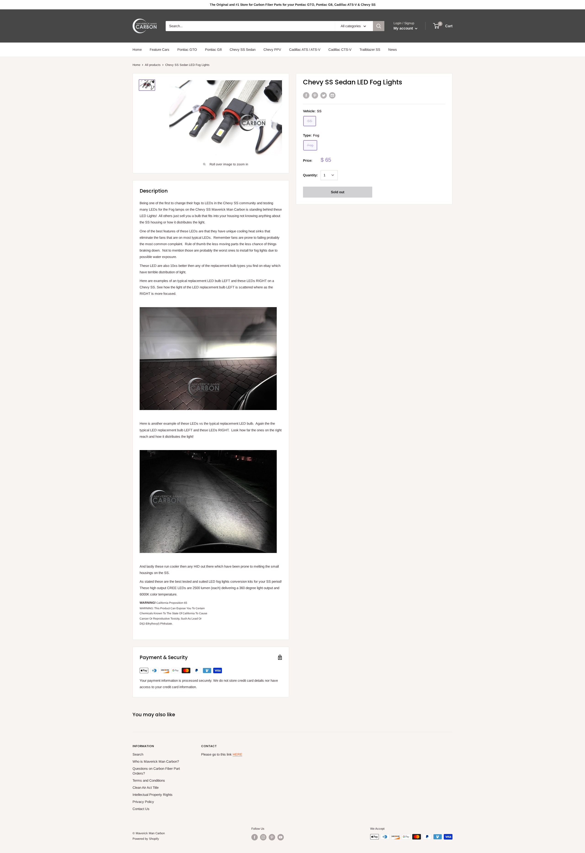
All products (153, 65)
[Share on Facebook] (306, 95)
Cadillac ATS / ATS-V (304, 49)
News (392, 49)
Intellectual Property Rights (153, 795)
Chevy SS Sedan (242, 49)
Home (137, 49)
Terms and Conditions (149, 780)
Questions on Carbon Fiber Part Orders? (156, 771)
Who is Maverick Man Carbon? (156, 761)
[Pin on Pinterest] (315, 95)
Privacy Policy (143, 802)
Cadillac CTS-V (339, 49)
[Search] (378, 26)
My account (404, 28)
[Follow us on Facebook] (254, 837)
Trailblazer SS (369, 49)
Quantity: (310, 175)
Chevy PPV (272, 49)
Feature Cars (159, 49)
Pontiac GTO (187, 49)
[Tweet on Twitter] (323, 95)
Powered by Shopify (146, 838)
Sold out (337, 192)
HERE (237, 754)
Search (138, 754)
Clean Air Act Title (146, 787)
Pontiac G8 (213, 49)
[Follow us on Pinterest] (272, 837)
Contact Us (141, 809)
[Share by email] (332, 95)
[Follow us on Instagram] (263, 837)
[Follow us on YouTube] (280, 837)
